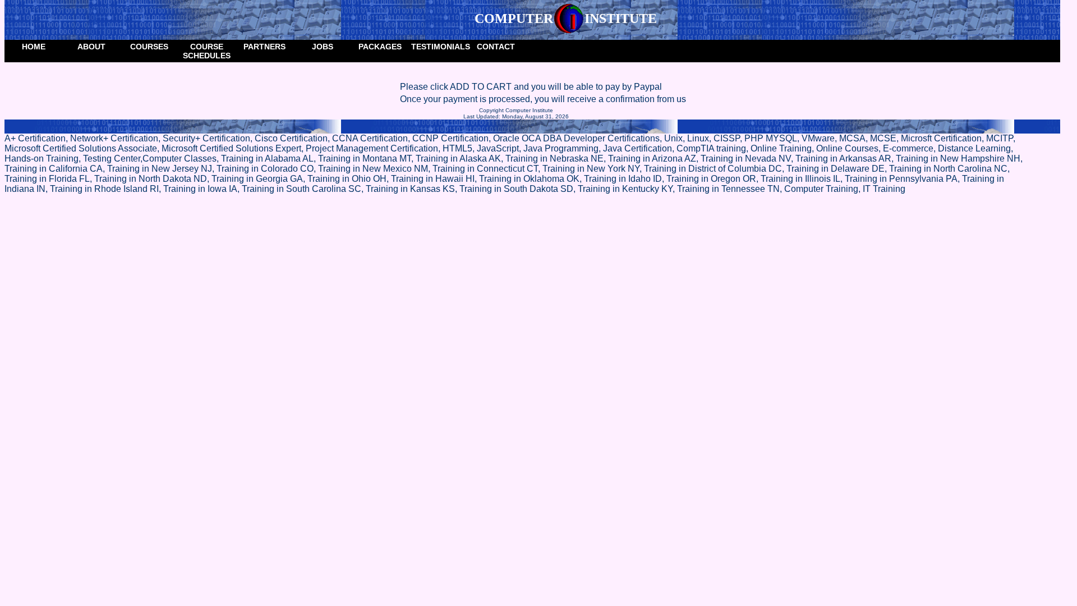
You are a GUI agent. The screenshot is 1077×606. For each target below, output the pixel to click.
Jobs (322, 46)
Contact (496, 46)
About (91, 46)
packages (380, 46)
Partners (264, 46)
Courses (149, 46)
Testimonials (439, 46)
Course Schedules (207, 51)
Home (33, 46)
